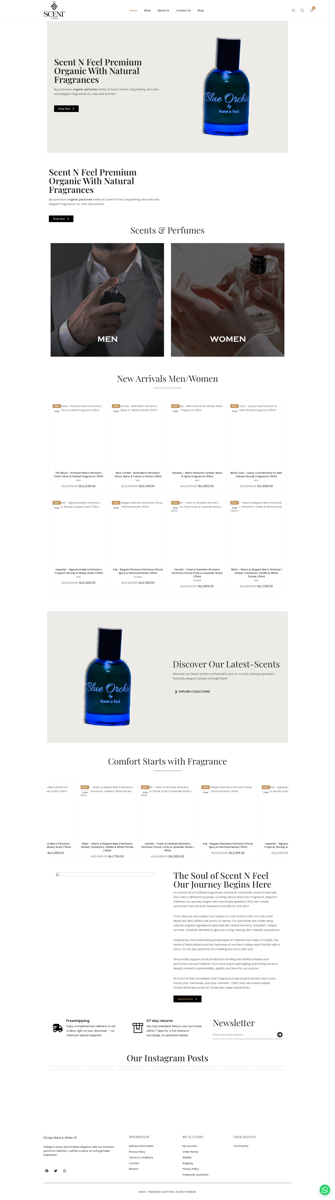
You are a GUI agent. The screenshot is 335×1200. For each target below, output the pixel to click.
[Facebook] (47, 1171)
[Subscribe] (280, 1034)
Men (78, 480)
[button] (191, 692)
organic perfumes (85, 89)
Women (138, 577)
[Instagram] (64, 1171)
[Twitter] (56, 1171)
